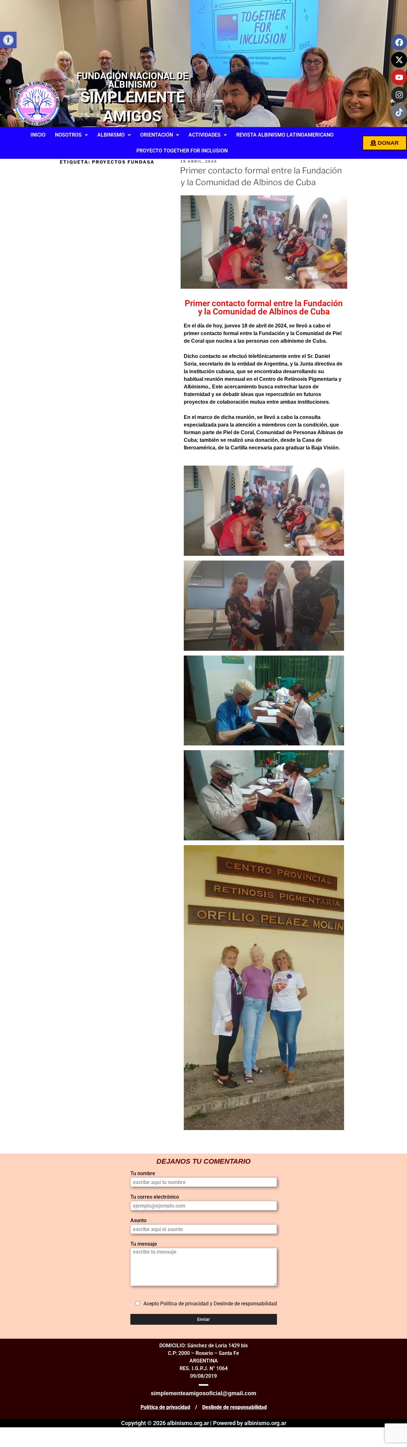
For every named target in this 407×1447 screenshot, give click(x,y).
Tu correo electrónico (154, 1197)
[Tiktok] (399, 112)
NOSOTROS (68, 135)
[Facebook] (399, 42)
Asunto (138, 1220)
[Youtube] (399, 77)
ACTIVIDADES (205, 135)
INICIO (38, 135)
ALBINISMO (111, 135)
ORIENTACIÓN (156, 135)
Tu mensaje (143, 1244)
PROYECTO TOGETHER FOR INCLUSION (182, 151)
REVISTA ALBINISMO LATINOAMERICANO (285, 135)
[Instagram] (399, 95)
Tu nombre (142, 1173)
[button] (8, 40)
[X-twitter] (399, 60)
